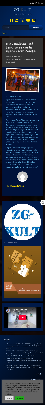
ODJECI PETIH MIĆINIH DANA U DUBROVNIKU (20, 355)
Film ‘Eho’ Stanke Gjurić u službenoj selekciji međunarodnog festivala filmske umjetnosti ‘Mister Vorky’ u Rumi (24, 360)
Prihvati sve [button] (19, 398)
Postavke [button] (9, 398)
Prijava (4, 33)
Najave (38, 374)
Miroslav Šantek (30, 59)
